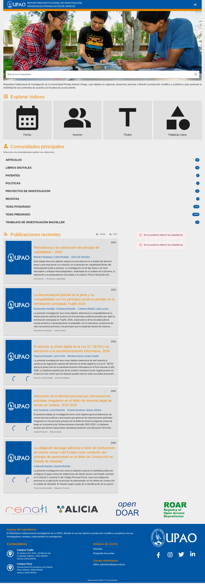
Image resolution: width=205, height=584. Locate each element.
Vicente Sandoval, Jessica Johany (84, 408)
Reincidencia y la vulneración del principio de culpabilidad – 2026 (66, 250)
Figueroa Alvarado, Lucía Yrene (49, 356)
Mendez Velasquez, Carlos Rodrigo (51, 257)
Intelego (114, 578)
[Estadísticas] (195, 4)
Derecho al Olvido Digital (43, 378)
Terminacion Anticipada (43, 331)
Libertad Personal (40, 430)
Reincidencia (39, 279)
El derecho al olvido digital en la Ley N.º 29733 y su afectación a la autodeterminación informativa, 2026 (71, 349)
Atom (102, 234)
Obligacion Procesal (61, 486)
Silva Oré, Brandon (80, 257)
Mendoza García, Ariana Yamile (83, 356)
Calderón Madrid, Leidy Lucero (93, 309)
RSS (115, 234)
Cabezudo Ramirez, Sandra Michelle (52, 464)
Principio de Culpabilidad (55, 279)
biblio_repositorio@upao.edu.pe (109, 562)
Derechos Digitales (62, 378)
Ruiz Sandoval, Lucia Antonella (49, 408)
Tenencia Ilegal (55, 430)
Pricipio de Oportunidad (43, 486)
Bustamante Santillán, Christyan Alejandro (55, 309)
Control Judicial (60, 331)
